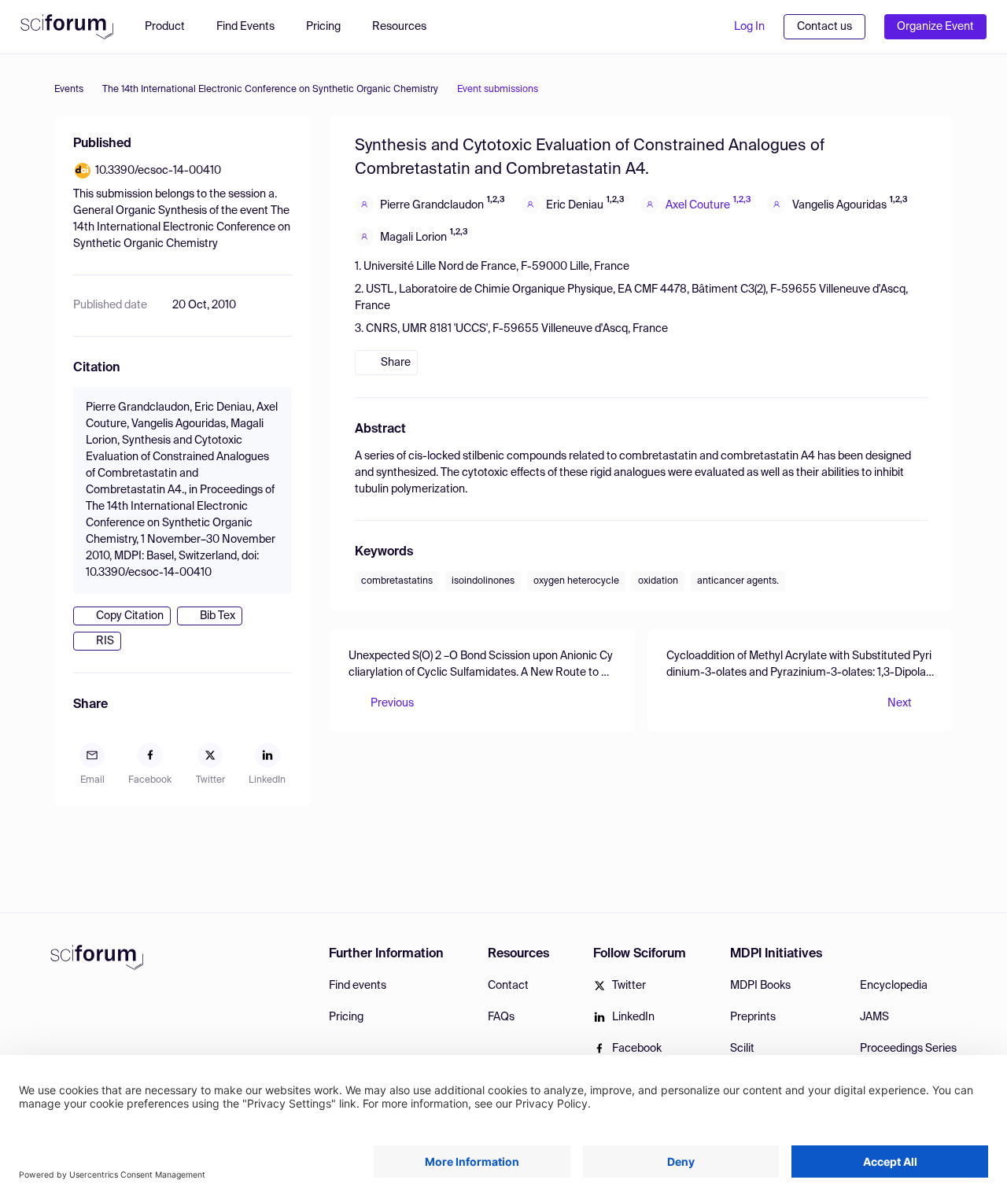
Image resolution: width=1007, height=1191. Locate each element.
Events (68, 89)
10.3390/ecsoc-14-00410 (158, 170)
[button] (407, 27)
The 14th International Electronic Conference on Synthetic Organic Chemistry (270, 89)
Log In (749, 26)
